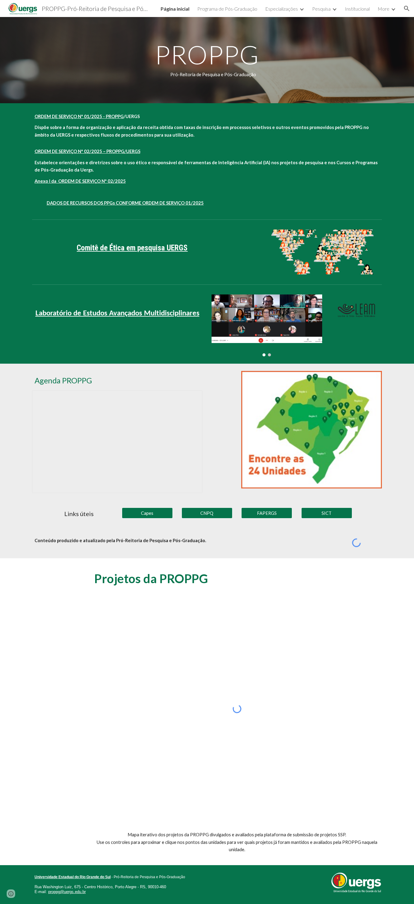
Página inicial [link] (175, 9)
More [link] (383, 9)
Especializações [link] (281, 9)
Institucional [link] (357, 9)
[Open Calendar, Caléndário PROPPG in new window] (191, 398)
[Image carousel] (267, 325)
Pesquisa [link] (321, 9)
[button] (406, 8)
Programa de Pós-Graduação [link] (227, 9)
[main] (207, 60)
